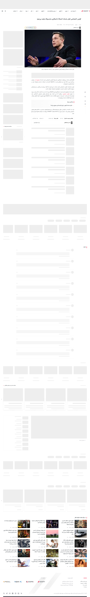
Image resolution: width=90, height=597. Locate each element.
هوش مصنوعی (66, 94)
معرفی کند (37, 80)
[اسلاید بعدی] (1, 137)
